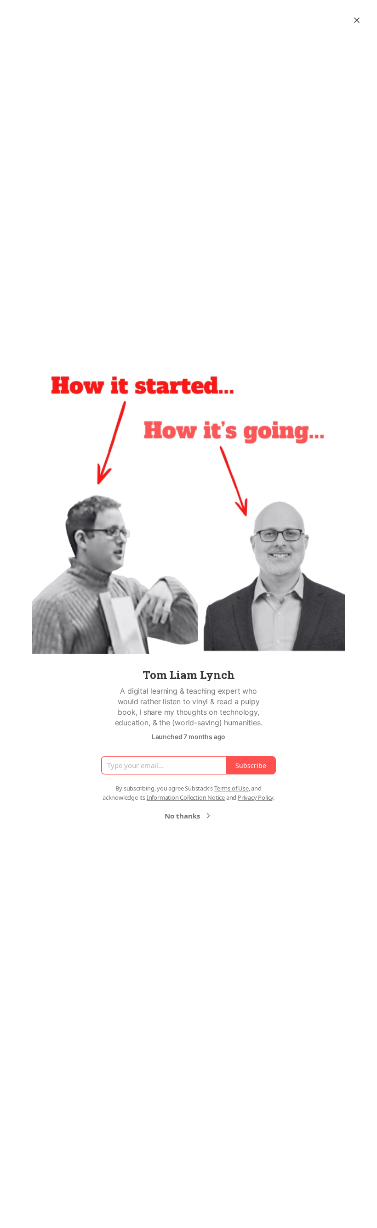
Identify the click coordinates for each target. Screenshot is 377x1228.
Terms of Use (231, 788)
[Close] (357, 20)
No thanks (182, 815)
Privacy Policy (255, 797)
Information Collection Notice (186, 797)
